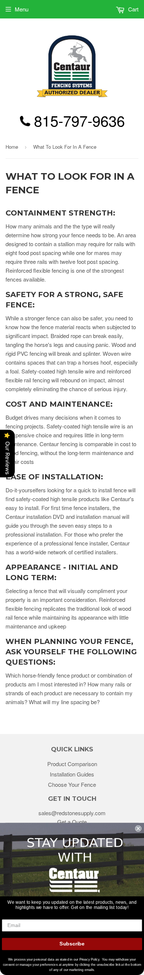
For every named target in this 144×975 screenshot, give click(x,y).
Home (12, 146)
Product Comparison (72, 764)
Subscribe (72, 944)
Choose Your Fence (72, 784)
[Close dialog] (138, 828)
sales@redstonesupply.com (72, 813)
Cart (132, 9)
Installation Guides (72, 774)
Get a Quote (72, 822)
